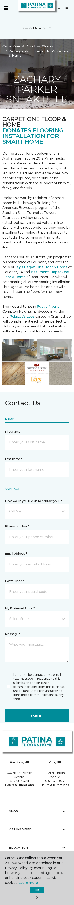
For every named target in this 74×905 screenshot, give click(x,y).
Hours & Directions (19, 785)
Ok (37, 890)
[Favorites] (59, 8)
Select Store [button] (34, 28)
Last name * (13, 459)
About (30, 46)
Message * (12, 633)
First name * (13, 431)
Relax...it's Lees (22, 316)
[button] (37, 511)
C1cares (47, 46)
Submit (37, 715)
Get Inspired (20, 829)
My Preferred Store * (19, 608)
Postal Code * (14, 581)
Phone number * (17, 526)
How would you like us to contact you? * (33, 501)
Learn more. (28, 883)
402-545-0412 (55, 781)
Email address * (16, 553)
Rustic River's (48, 307)
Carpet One (11, 46)
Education (18, 847)
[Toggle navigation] (6, 8)
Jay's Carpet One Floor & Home (41, 267)
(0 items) (66, 8)
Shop (13, 811)
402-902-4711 (19, 781)
